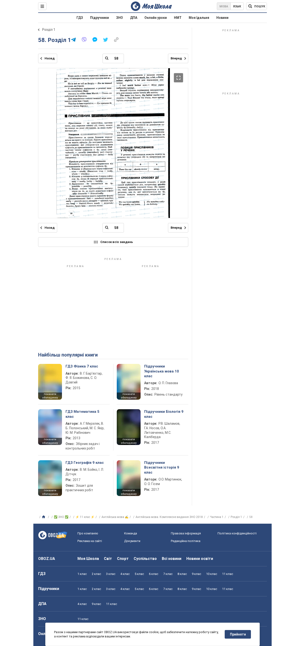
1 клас (82, 574)
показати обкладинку (50, 396)
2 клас (96, 574)
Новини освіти (199, 558)
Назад (50, 58)
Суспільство (145, 558)
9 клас (196, 574)
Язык (237, 6)
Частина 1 (217, 517)
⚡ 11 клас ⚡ (85, 517)
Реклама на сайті (89, 541)
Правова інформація (186, 533)
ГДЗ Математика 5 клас (82, 414)
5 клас (139, 574)
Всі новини (171, 558)
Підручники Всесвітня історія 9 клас (161, 467)
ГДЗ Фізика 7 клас (82, 366)
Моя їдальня (199, 18)
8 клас (182, 574)
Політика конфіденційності (237, 533)
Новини (222, 18)
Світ (108, 558)
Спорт (123, 558)
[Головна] (44, 517)
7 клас (168, 574)
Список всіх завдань (116, 242)
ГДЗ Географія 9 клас (85, 462)
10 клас (211, 574)
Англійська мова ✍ (115, 517)
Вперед (176, 58)
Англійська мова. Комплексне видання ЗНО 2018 (169, 517)
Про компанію (87, 533)
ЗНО (119, 18)
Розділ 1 (48, 29)
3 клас (110, 574)
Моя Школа (88, 558)
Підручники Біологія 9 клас (163, 414)
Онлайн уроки (155, 18)
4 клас (125, 574)
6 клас (153, 574)
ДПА (133, 18)
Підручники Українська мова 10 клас (161, 371)
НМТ (178, 18)
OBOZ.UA (46, 558)
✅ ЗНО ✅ (61, 517)
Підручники (99, 18)
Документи (132, 541)
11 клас (227, 574)
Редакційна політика (185, 541)
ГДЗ (79, 18)
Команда (130, 533)
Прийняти (238, 634)
